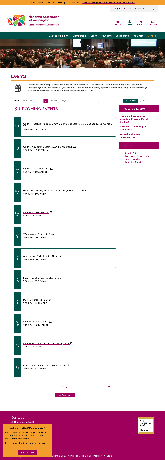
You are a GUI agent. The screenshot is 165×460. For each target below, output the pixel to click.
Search (16, 100)
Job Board (138, 35)
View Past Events (64, 395)
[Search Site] (153, 8)
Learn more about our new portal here (25, 442)
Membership (79, 35)
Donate (152, 35)
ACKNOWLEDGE (27, 452)
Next (110, 386)
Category (53, 100)
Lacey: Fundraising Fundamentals (130, 135)
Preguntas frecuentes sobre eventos (137, 157)
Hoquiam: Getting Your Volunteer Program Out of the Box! (134, 118)
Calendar (145, 101)
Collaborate (122, 35)
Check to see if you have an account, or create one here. (108, 2)
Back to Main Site (59, 35)
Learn (93, 35)
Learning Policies (134, 162)
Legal (109, 455)
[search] (46, 101)
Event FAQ (130, 152)
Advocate (106, 35)
